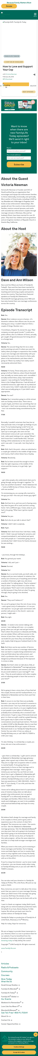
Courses (5, 975)
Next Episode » (28, 91)
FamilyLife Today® (12, 56)
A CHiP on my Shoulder (14, 62)
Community (7, 971)
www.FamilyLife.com (8, 948)
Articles (5, 963)
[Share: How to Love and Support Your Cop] (34, 75)
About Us (4, 1016)
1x (6, 87)
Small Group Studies (9, 985)
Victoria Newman (11, 74)
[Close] (36, 1034)
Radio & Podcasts (9, 967)
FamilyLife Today (8, 993)
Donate (9, 6)
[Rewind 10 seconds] (4, 87)
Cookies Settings (19, 1047)
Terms (18, 170)
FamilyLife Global (8, 997)
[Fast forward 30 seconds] (8, 87)
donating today (6, 940)
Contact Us (5, 1020)
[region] (19, 1044)
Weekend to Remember (11, 1003)
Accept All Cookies (19, 1052)
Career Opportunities (9, 1024)
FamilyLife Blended (9, 989)
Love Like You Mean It (10, 1006)
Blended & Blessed (9, 1010)
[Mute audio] (3, 87)
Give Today (6, 979)
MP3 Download (7, 79)
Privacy (23, 170)
